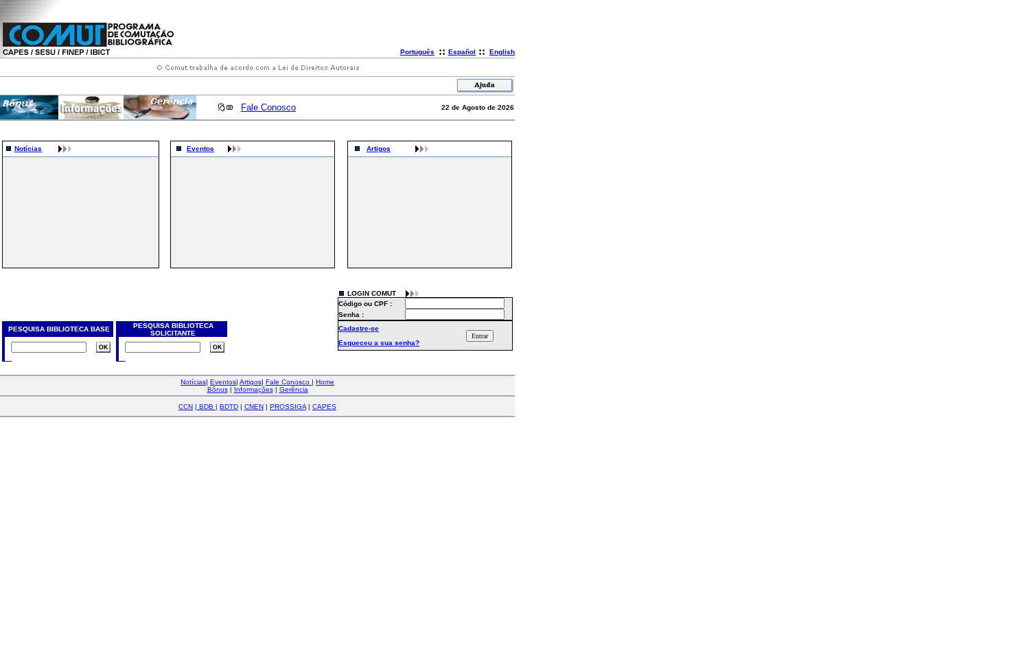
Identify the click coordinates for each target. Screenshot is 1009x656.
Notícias (28, 148)
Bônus (217, 389)
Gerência (293, 389)
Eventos (200, 148)
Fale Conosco (268, 107)
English (502, 52)
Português (417, 52)
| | (206, 406)
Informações (253, 389)
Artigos (379, 148)
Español (462, 52)
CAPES (324, 406)
